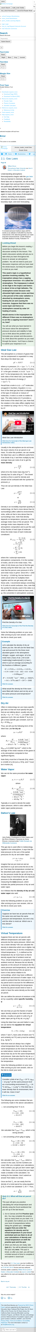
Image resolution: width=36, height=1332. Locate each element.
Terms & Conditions (16, 1320)
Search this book (5, 35)
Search (4, 1329)
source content (26, 1272)
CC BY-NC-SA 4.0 (8, 1267)
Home (10, 154)
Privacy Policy (5, 1320)
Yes (5, 1298)
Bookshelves (22, 154)
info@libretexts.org (8, 1324)
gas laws (29, 176)
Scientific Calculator (10, 105)
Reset (3, 54)
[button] (7, 119)
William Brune (12, 166)
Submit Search (5, 41)
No (11, 1298)
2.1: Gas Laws (15, 1263)
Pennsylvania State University (17, 168)
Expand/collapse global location (34, 153)
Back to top (4, 1281)
